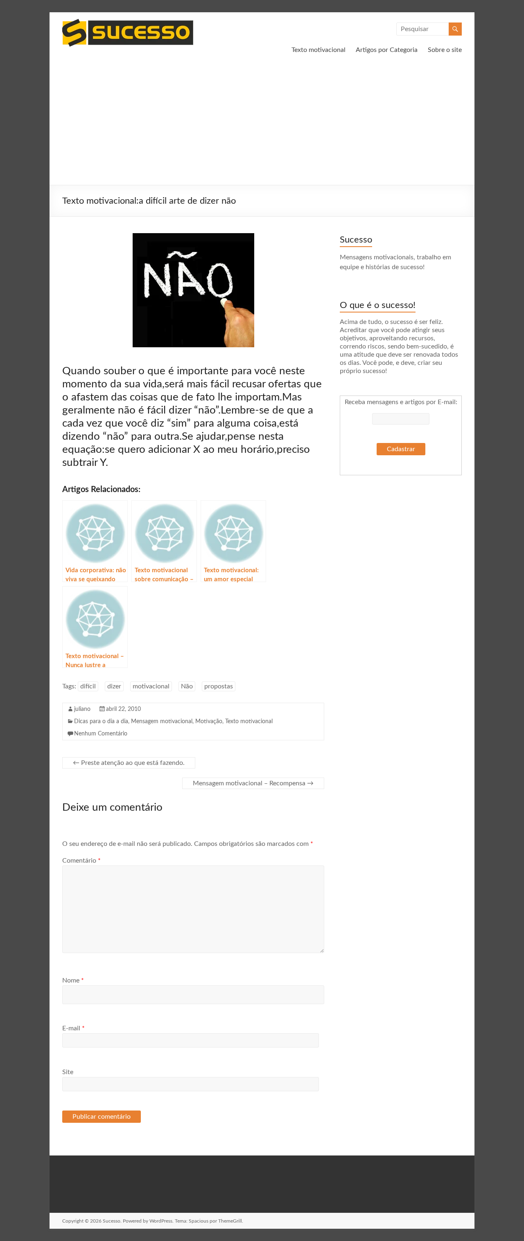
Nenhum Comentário (100, 734)
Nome (73, 980)
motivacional (151, 686)
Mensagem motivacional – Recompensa (253, 783)
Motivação (208, 721)
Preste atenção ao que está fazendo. (129, 763)
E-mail (73, 1028)
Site (67, 1072)
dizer (114, 686)
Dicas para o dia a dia (101, 721)
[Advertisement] (262, 123)
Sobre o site (445, 50)
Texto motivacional (318, 50)
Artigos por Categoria (387, 50)
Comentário (81, 860)
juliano (82, 709)
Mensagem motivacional (161, 721)
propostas (218, 686)
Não (187, 686)
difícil (88, 686)
